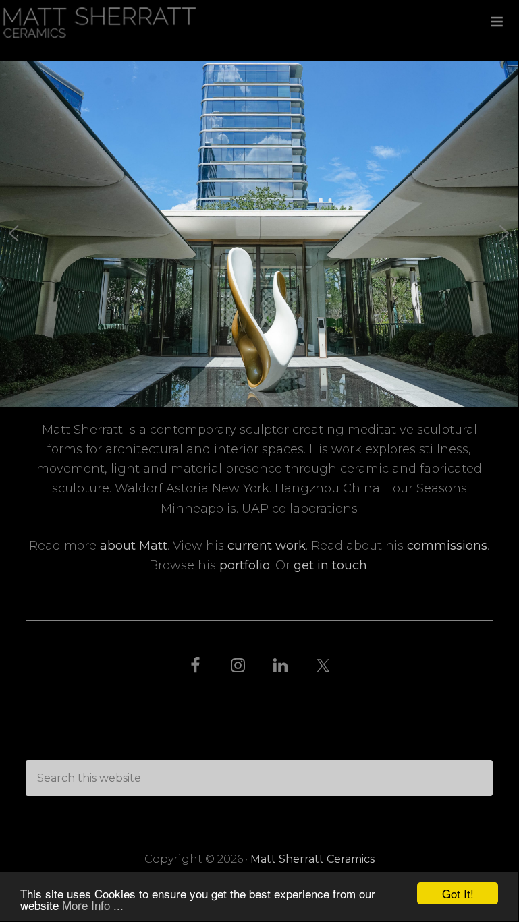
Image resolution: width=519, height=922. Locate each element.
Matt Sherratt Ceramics (259, 22)
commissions (447, 545)
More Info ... (93, 904)
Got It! (458, 893)
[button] (14, 233)
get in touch (330, 565)
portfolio (244, 565)
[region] (259, 234)
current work (266, 545)
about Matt (133, 545)
